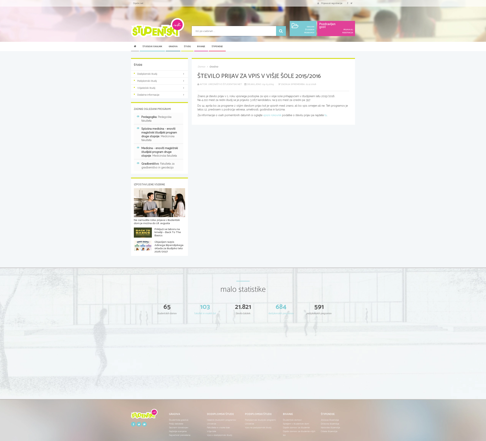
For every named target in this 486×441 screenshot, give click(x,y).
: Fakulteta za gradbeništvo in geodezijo (157, 165)
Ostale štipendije (329, 431)
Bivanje (201, 46)
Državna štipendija (330, 423)
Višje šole (211, 431)
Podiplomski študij (147, 80)
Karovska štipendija (330, 427)
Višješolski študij (146, 87)
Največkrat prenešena (179, 435)
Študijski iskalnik (152, 46)
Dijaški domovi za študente (296, 427)
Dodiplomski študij (147, 73)
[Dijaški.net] (144, 415)
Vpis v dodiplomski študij (219, 435)
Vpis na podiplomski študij (258, 427)
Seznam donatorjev (178, 427)
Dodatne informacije (148, 94)
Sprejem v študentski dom (296, 423)
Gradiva (173, 46)
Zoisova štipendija (330, 420)
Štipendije (217, 46)
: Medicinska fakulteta (159, 134)
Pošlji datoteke (176, 423)
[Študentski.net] (157, 27)
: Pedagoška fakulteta (156, 118)
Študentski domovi (292, 420)
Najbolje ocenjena (178, 431)
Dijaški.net (138, 3)
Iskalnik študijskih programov (221, 420)
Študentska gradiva (178, 420)
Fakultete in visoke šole (218, 427)
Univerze (211, 423)
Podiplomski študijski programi (260, 420)
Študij (187, 46)
